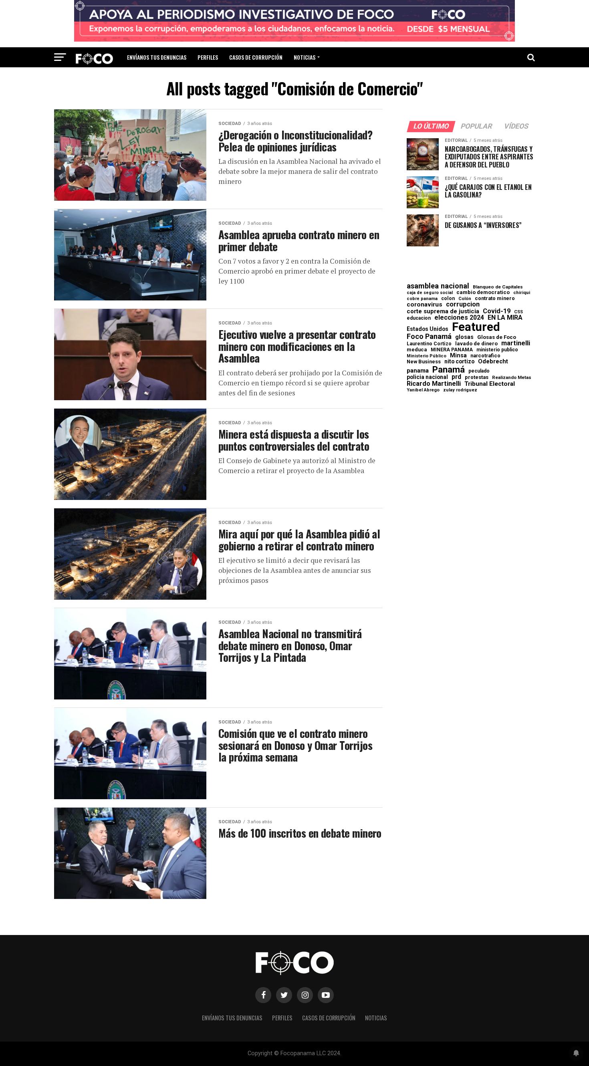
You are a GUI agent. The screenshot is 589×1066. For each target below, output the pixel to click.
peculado (479, 371)
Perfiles (208, 57)
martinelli (515, 343)
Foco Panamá (429, 336)
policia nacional (427, 377)
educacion (419, 318)
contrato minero (495, 298)
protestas (476, 377)
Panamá (448, 369)
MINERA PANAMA (452, 349)
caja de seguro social (430, 293)
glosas (464, 337)
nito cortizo (459, 362)
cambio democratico (483, 292)
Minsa (458, 355)
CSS (518, 312)
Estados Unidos (427, 329)
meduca (417, 350)
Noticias (304, 57)
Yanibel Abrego (423, 390)
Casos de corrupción (255, 57)
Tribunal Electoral (489, 384)
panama (418, 371)
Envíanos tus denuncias (156, 57)
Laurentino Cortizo (429, 343)
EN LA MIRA (505, 317)
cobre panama (422, 299)
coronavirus (424, 305)
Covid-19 (496, 311)
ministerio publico (497, 349)
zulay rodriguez (460, 390)
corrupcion (463, 304)
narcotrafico (485, 355)
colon (448, 298)
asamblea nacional (438, 286)
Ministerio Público (426, 356)
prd (456, 377)
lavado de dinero (476, 344)
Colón (464, 298)
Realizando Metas (511, 377)
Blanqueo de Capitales (498, 287)
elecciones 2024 (459, 317)
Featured (476, 327)
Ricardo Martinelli (434, 384)
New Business (424, 362)
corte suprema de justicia (443, 311)
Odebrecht (493, 362)
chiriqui (521, 292)
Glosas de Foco (496, 337)
